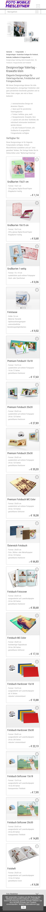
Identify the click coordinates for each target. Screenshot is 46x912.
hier (38, 904)
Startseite (9, 52)
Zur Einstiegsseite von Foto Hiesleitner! (19, 1)
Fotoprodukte (20, 52)
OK (23, 907)
